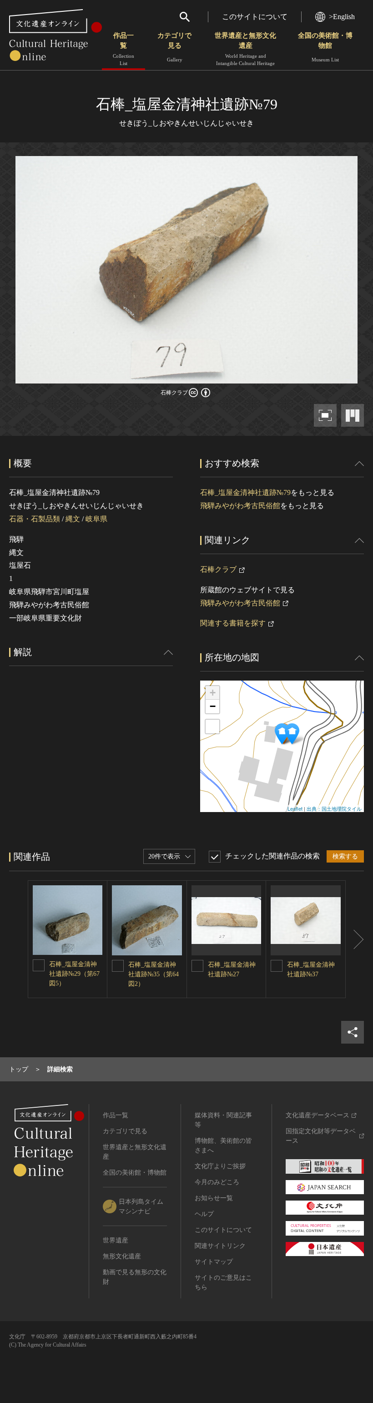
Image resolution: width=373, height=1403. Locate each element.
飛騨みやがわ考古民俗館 (240, 506)
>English (342, 16)
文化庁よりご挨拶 (220, 1166)
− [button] (213, 706)
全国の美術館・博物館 (325, 47)
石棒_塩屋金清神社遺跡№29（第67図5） (74, 974)
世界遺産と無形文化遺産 (245, 49)
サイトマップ (214, 1261)
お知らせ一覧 (214, 1198)
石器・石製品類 (34, 519)
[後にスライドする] (355, 939)
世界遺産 (115, 1240)
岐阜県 (96, 519)
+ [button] (213, 692)
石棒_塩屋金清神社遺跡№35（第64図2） (153, 974)
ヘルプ (204, 1214)
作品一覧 (123, 49)
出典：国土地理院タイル (334, 808)
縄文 (73, 519)
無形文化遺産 (122, 1256)
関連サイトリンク (220, 1245)
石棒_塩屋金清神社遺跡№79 (245, 492)
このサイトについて (254, 16)
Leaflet (294, 808)
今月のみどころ (217, 1182)
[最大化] (212, 726)
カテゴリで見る (174, 47)
